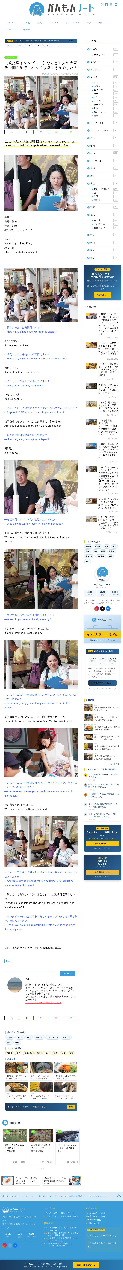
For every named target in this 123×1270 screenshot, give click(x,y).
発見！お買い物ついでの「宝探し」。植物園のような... (102, 815)
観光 (40, 22)
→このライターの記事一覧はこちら (44, 1002)
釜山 (103, 242)
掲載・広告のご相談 (95, 1216)
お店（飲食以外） (105, 189)
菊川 (72, 1053)
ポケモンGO (105, 55)
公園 (105, 196)
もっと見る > (115, 764)
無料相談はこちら (102, 872)
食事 (105, 115)
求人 (103, 176)
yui (8, 961)
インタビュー (11, 57)
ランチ (105, 101)
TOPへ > (71, 40)
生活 (89, 22)
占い (101, 22)
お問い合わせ (106, 688)
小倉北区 (89, 556)
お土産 (105, 220)
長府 (38, 1053)
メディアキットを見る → (103, 683)
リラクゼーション (103, 130)
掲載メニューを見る (102, 877)
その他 (26, 29)
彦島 (56, 1053)
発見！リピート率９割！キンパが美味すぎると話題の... (104, 785)
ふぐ (105, 83)
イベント (54, 22)
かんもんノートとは (95, 1213)
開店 (103, 258)
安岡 (64, 1053)
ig (97, 609)
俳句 (103, 146)
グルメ (10, 22)
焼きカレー (105, 112)
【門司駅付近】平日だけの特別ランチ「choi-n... (104, 775)
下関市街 (28, 1053)
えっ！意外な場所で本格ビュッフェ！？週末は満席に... (103, 805)
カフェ (55, 45)
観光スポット (105, 228)
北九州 (47, 1053)
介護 (103, 138)
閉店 (103, 250)
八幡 (110, 556)
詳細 (71, 1107)
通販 (103, 235)
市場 (103, 168)
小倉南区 (100, 556)
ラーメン (105, 104)
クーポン (11, 29)
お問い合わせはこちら (102, 848)
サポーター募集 (93, 1220)
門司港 (9, 1053)
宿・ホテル (103, 161)
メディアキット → (102, 844)
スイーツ (66, 1037)
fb (108, 609)
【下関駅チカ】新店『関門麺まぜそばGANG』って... (104, 795)
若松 (87, 561)
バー (105, 94)
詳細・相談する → (86, 1265)
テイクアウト (73, 22)
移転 (103, 207)
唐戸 (18, 1053)
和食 (105, 108)
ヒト (105, 193)
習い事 (105, 200)
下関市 (88, 546)
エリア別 (25, 22)
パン (105, 97)
